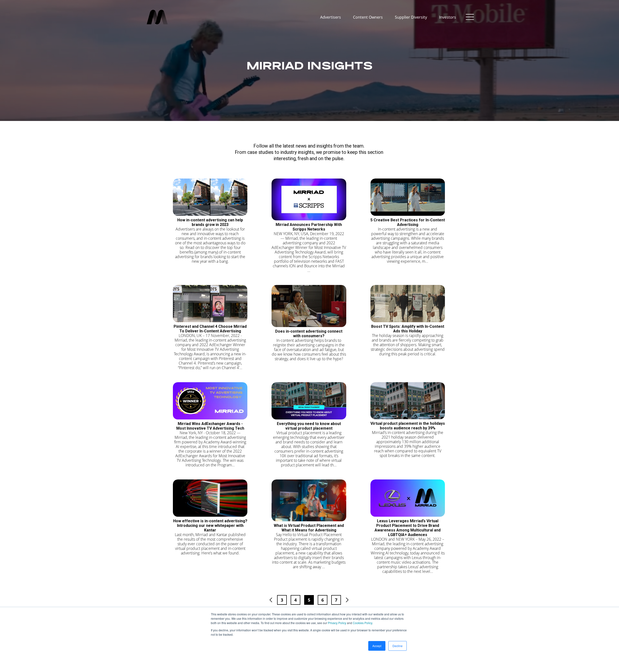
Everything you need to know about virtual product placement (309, 426)
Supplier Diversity (411, 17)
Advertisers (330, 17)
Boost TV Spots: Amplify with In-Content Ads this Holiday (407, 328)
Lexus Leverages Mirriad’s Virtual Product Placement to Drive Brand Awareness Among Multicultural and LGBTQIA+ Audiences (408, 528)
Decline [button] (397, 646)
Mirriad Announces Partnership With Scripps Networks (309, 226)
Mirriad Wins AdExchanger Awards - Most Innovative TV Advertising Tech (210, 426)
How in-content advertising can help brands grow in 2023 (210, 222)
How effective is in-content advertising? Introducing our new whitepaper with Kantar (210, 525)
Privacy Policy (337, 623)
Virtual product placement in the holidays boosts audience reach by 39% (407, 425)
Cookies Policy (362, 623)
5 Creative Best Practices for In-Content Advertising (407, 222)
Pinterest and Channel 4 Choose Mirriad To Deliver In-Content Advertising (210, 328)
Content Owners (368, 17)
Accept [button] (376, 646)
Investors (447, 17)
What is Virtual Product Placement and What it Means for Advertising (309, 527)
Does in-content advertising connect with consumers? (308, 333)
